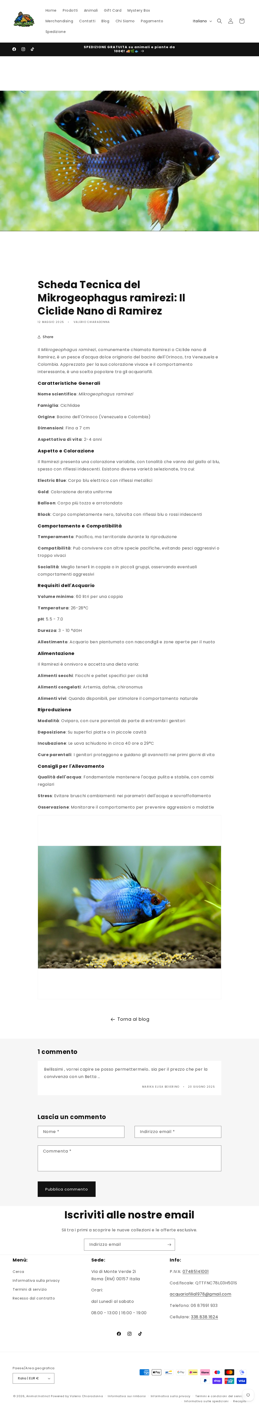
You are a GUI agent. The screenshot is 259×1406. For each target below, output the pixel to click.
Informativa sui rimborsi (127, 1396)
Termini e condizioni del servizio (220, 1396)
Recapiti (239, 1401)
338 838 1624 (204, 1317)
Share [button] (48, 336)
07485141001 (196, 1271)
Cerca (18, 1271)
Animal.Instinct (38, 1396)
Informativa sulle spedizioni (206, 1401)
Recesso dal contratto (34, 1298)
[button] (219, 21)
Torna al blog (133, 1019)
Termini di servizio (30, 1289)
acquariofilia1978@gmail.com (200, 1294)
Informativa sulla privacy (36, 1280)
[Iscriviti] (169, 1245)
